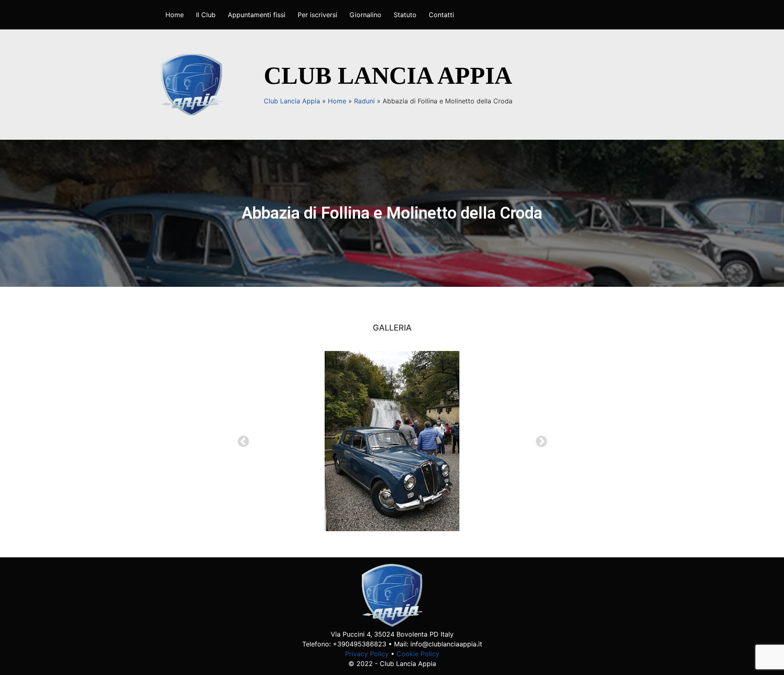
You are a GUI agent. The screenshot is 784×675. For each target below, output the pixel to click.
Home (174, 15)
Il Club (206, 15)
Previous (241, 439)
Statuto (405, 15)
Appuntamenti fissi (256, 15)
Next (539, 439)
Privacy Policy (367, 654)
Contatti (441, 15)
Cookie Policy (417, 654)
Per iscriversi (317, 15)
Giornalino (365, 15)
